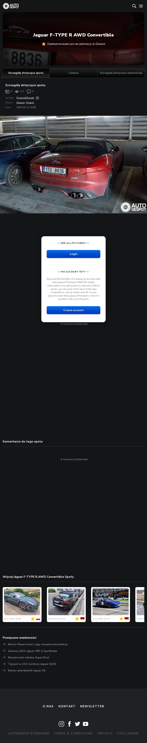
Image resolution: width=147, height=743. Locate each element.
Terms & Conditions (73, 733)
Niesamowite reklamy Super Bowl (28, 657)
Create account (73, 310)
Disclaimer (128, 733)
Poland (30, 102)
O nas (48, 706)
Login (73, 254)
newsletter (92, 706)
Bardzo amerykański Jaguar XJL (27, 670)
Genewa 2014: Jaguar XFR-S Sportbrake (32, 651)
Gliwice (20, 102)
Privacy (105, 733)
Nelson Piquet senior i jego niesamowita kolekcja (38, 644)
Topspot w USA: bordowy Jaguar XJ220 (32, 664)
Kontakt (67, 706)
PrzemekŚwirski (25, 97)
